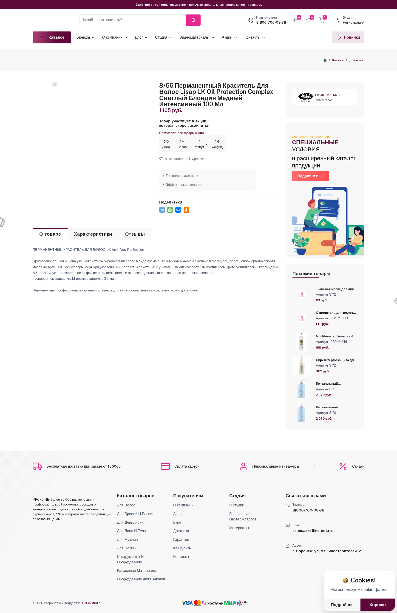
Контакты (252, 37)
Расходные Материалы (137, 570)
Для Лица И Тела (131, 531)
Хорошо (377, 604)
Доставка (181, 531)
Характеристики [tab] (93, 234)
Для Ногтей (126, 548)
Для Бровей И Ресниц (135, 514)
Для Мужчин (127, 539)
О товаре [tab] (50, 234)
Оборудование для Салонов (141, 579)
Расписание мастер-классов (242, 517)
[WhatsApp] (170, 210)
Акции (227, 37)
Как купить (182, 548)
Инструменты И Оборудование (130, 559)
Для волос (356, 60)
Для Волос (126, 505)
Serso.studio (91, 603)
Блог (139, 37)
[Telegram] (162, 210)
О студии (236, 505)
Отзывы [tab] (135, 234)
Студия (161, 37)
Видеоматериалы (194, 37)
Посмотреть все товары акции (181, 133)
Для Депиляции (130, 522)
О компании (112, 37)
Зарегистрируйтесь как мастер (161, 4)
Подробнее (307, 176)
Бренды (83, 37)
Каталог (338, 60)
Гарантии (181, 539)
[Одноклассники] (186, 210)
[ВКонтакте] (178, 210)
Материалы (239, 528)
